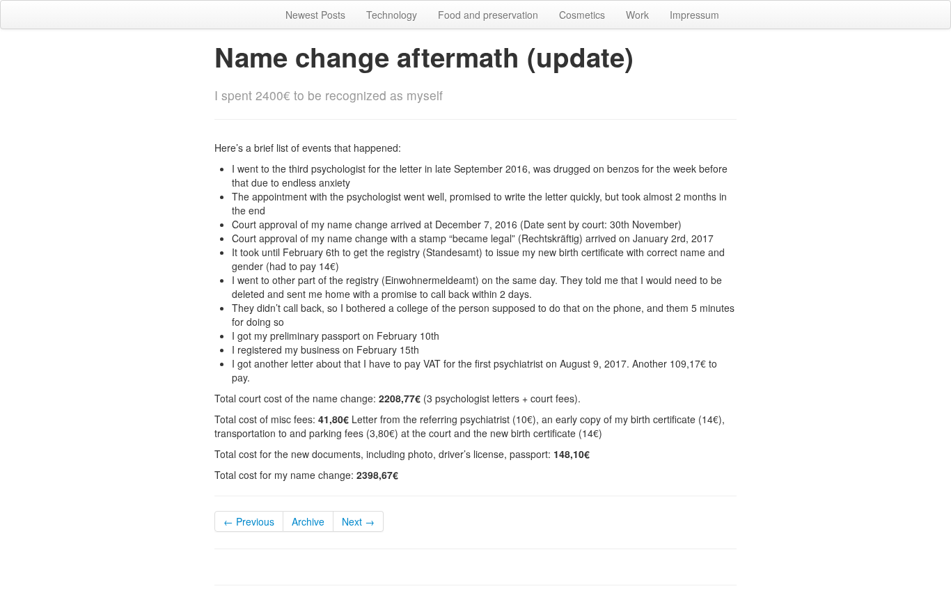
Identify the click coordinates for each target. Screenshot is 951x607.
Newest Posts (315, 15)
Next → (358, 521)
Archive (308, 521)
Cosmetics (582, 15)
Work (637, 15)
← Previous (248, 521)
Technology (391, 15)
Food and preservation (488, 15)
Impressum (694, 15)
